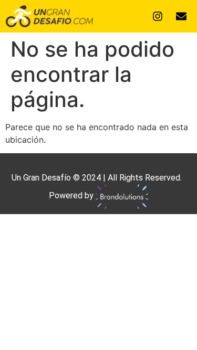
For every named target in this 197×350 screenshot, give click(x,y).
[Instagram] (157, 16)
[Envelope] (181, 16)
